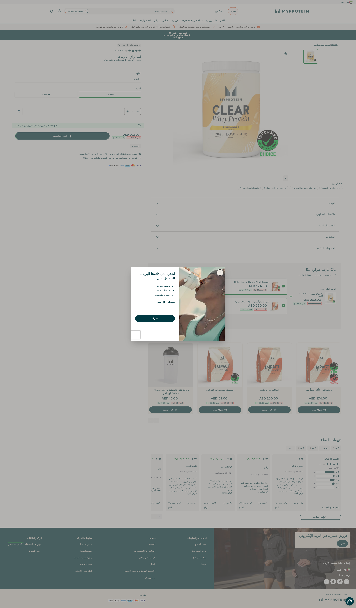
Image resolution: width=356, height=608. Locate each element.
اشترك (155, 318)
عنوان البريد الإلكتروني (165, 302)
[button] (349, 601)
